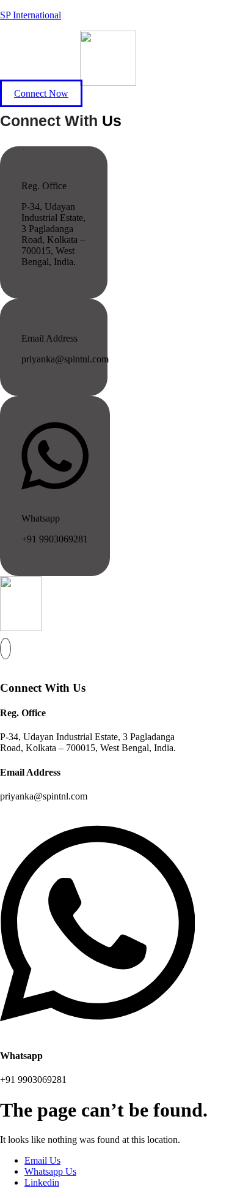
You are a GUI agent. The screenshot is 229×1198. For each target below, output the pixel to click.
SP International (30, 15)
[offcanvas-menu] (5, 648)
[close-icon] (4, 664)
